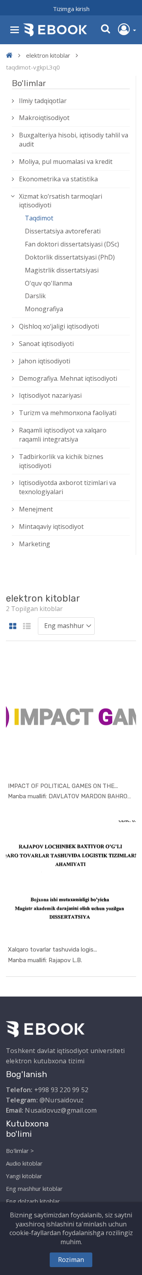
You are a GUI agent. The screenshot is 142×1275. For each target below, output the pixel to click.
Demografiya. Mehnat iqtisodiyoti (68, 378)
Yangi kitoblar (24, 1176)
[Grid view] (13, 626)
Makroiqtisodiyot (44, 117)
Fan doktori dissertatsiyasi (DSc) (72, 244)
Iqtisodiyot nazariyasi (50, 395)
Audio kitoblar (24, 1163)
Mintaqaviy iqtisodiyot (51, 526)
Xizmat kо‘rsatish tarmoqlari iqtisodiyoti (60, 201)
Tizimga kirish (71, 9)
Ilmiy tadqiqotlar (43, 100)
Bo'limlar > (20, 1151)
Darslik (35, 295)
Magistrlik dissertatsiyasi (62, 270)
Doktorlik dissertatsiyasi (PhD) (70, 257)
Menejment (36, 509)
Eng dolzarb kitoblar (33, 1201)
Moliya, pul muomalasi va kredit (65, 161)
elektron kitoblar (48, 55)
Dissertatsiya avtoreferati (63, 231)
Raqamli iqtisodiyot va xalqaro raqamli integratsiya (62, 435)
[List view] (27, 626)
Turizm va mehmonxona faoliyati (67, 412)
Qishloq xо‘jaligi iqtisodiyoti (59, 326)
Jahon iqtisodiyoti (44, 361)
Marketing (34, 544)
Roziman (71, 1259)
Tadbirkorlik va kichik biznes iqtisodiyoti (61, 461)
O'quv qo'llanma (48, 283)
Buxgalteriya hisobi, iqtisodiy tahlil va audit (73, 140)
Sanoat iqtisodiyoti (46, 343)
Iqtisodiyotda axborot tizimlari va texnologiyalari (67, 487)
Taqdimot (39, 218)
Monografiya (44, 309)
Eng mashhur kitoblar (34, 1188)
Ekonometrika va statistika (58, 179)
